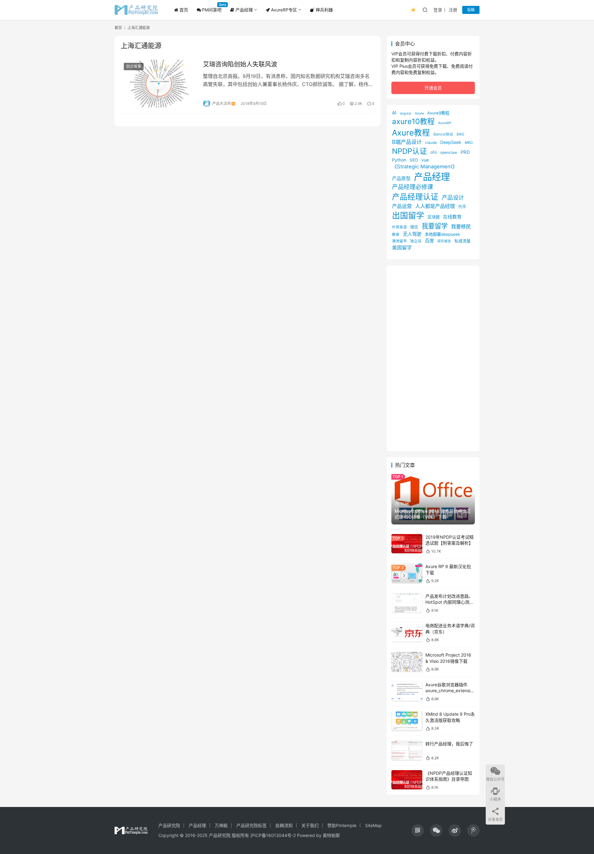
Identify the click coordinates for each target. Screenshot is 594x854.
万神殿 (221, 825)
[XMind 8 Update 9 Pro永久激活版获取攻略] (406, 721)
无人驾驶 (412, 234)
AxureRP (444, 123)
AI (394, 113)
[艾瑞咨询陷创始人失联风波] (159, 83)
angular (405, 113)
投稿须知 (284, 825)
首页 (183, 9)
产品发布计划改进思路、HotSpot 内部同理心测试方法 (449, 602)
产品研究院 (169, 825)
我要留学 (435, 226)
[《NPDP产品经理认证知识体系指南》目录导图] (406, 780)
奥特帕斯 (331, 835)
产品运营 (402, 206)
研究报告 (444, 241)
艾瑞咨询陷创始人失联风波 (240, 64)
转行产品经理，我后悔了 (449, 743)
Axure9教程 (438, 112)
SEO (414, 159)
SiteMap (373, 825)
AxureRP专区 (283, 9)
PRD (465, 152)
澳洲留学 (399, 241)
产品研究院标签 (251, 825)
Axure (419, 113)
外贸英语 (399, 227)
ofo (433, 152)
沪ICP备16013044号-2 (273, 835)
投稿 (471, 9)
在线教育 (452, 217)
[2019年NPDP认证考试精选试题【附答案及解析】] (406, 544)
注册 (453, 9)
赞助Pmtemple (341, 825)
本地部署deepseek (442, 234)
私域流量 (462, 241)
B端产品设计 (407, 142)
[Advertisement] (433, 358)
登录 (437, 9)
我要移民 (461, 226)
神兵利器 (323, 9)
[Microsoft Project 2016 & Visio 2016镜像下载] (406, 661)
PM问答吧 (212, 9)
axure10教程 (413, 121)
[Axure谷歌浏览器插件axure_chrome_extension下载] (406, 691)
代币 (462, 206)
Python (399, 159)
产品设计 (453, 197)
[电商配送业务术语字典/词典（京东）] (406, 632)
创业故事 (133, 66)
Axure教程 (411, 132)
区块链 (434, 216)
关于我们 (310, 825)
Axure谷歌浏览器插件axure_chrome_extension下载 (449, 690)
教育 (395, 234)
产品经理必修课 (412, 187)
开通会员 (433, 87)
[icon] (417, 830)
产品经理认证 (415, 196)
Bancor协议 (443, 134)
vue (425, 159)
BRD (460, 134)
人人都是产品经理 (435, 206)
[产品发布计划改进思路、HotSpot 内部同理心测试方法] (406, 603)
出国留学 (408, 215)
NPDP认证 (409, 151)
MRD (469, 142)
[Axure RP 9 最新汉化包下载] (406, 573)
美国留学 (402, 247)
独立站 (415, 241)
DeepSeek (450, 142)
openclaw (448, 152)
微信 (414, 227)
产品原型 (401, 178)
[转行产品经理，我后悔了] (406, 750)
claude (431, 142)
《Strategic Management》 (424, 166)
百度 (429, 241)
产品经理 (243, 9)
